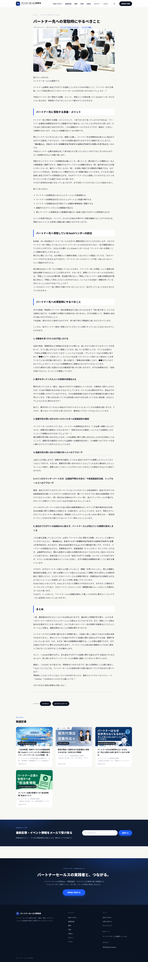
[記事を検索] (114, 4)
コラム (105, 4)
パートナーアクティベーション (50, 15)
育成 (82, 4)
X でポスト (45, 704)
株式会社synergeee (109, 947)
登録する (125, 833)
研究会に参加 (125, 4)
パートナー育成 (86, 27)
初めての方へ (57, 4)
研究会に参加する (74, 892)
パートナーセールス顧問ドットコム (115, 936)
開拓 (75, 4)
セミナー (97, 4)
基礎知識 (68, 4)
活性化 (89, 4)
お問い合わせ (107, 921)
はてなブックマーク (60, 704)
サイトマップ (107, 925)
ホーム (35, 15)
